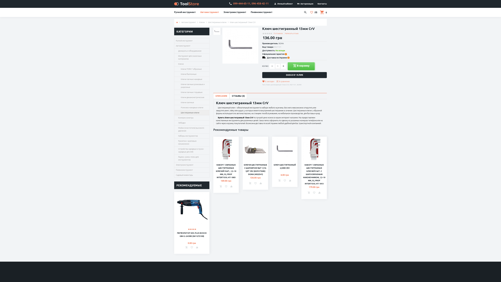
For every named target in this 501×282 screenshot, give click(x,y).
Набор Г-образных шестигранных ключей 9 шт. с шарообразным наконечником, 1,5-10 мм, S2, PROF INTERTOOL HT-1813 (314, 174)
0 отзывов (278, 33)
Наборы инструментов (188, 136)
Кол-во (265, 66)
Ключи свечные (187, 102)
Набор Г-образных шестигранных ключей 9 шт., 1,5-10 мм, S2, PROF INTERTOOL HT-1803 (226, 171)
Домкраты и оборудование (189, 51)
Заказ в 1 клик (294, 75)
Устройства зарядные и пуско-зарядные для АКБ (191, 150)
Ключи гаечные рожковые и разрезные (193, 85)
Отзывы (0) (238, 96)
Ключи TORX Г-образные (191, 69)
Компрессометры (185, 118)
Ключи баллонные (188, 74)
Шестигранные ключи (217, 22)
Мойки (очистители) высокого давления (191, 129)
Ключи (202, 22)
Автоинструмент (209, 12)
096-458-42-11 (260, 3)
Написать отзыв (292, 33)
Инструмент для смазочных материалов (190, 57)
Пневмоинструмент (261, 12)
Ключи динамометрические (192, 97)
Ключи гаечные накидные (191, 79)
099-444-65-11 (241, 3)
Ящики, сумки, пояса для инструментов (188, 158)
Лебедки (182, 123)
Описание (221, 96)
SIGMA (281, 43)
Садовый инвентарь (184, 175)
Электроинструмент (234, 12)
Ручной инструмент (185, 12)
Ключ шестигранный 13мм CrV (277, 85)
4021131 (293, 85)
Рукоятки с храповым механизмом (187, 142)
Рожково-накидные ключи (192, 108)
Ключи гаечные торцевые (191, 92)
